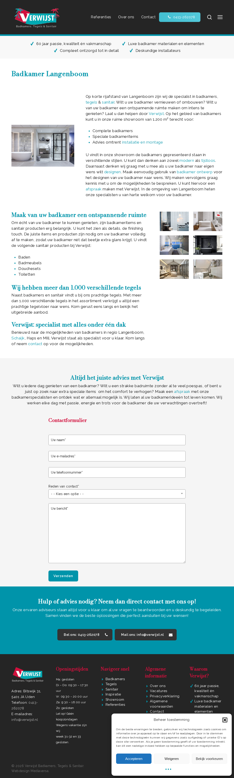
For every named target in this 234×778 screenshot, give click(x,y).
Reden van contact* (63, 486)
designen (112, 172)
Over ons (157, 686)
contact (35, 343)
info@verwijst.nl (24, 720)
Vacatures (158, 691)
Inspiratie (113, 694)
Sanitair (112, 689)
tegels (92, 102)
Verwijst (156, 113)
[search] (209, 17)
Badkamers (115, 679)
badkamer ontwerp (195, 172)
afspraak (94, 189)
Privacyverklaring (165, 696)
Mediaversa (39, 771)
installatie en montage (142, 142)
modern (186, 160)
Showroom (115, 700)
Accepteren (133, 759)
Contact (157, 711)
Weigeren (172, 759)
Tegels (111, 684)
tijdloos (208, 160)
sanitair (108, 102)
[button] (225, 720)
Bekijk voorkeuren (209, 759)
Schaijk (18, 338)
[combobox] (116, 493)
